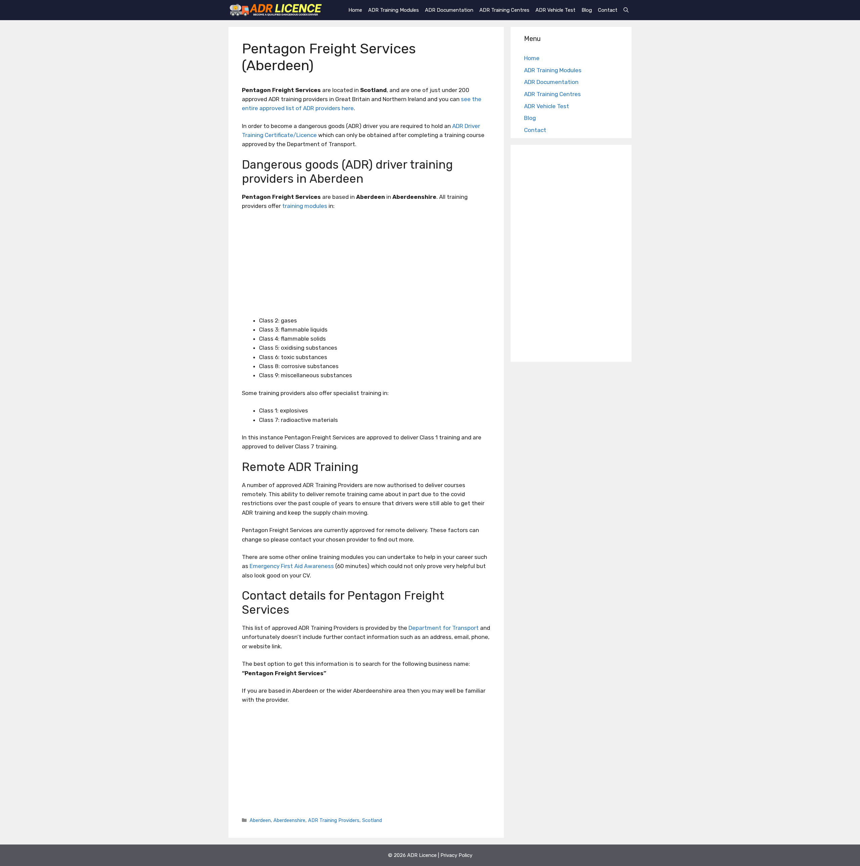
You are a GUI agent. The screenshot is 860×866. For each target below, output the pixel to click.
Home (355, 10)
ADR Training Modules (393, 10)
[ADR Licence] (275, 10)
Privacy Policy (456, 855)
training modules (304, 206)
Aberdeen (260, 820)
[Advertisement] (366, 266)
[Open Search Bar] (626, 10)
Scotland (372, 820)
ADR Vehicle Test (555, 10)
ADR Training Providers (333, 820)
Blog (587, 10)
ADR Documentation (449, 10)
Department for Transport (443, 627)
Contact (607, 10)
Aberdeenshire (289, 820)
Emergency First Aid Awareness (292, 566)
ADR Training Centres (504, 10)
